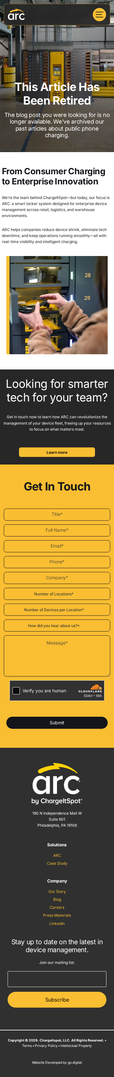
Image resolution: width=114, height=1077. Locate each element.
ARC (57, 855)
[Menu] (99, 14)
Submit (57, 722)
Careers (57, 907)
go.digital (75, 1063)
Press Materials (57, 915)
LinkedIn (57, 923)
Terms (27, 1046)
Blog (57, 899)
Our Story (57, 891)
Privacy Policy (46, 1046)
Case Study (57, 863)
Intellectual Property (76, 1046)
